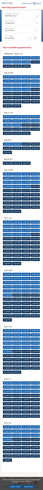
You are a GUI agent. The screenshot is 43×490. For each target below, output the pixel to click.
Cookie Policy (28, 487)
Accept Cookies (15, 487)
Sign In (38, 3)
